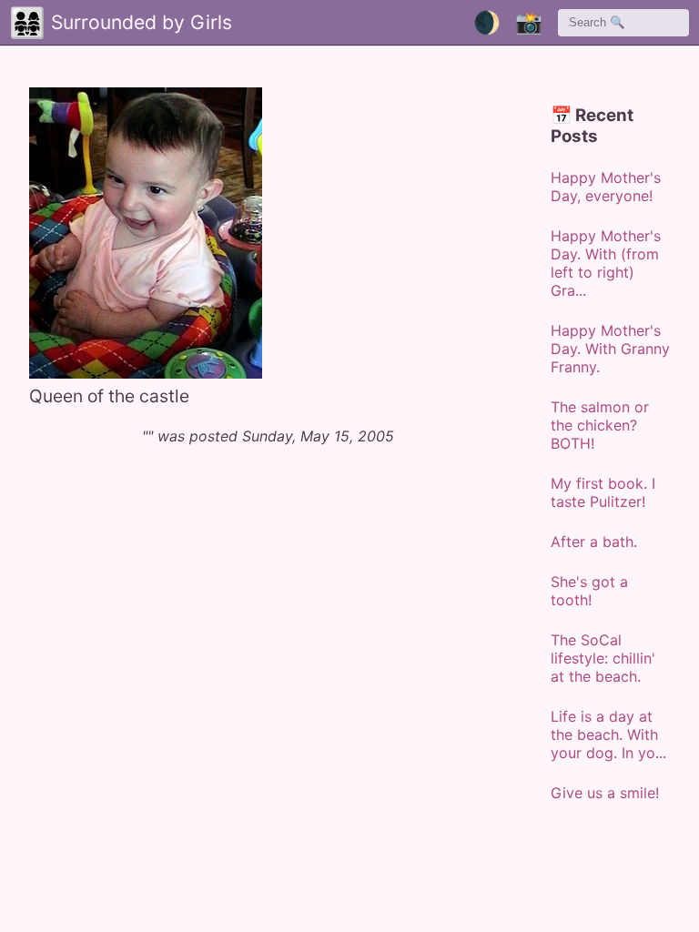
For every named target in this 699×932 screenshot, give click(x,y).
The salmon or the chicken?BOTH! (600, 425)
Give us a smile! (605, 793)
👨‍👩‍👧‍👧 (27, 22)
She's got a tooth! (589, 590)
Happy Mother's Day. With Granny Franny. (610, 348)
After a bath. (594, 541)
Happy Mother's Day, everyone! (606, 186)
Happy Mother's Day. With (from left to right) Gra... (606, 263)
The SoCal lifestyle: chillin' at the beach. (603, 658)
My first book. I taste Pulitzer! (603, 492)
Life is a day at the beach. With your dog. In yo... (608, 734)
